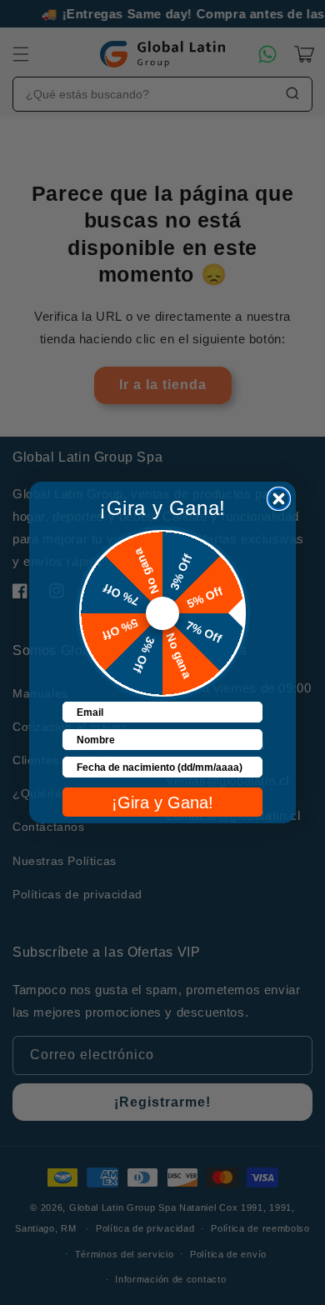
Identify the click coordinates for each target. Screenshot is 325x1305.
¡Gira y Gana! (162, 802)
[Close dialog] (278, 498)
